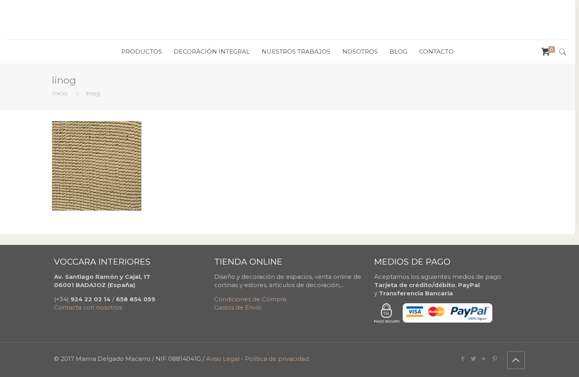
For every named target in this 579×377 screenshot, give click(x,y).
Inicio (60, 93)
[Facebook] (463, 358)
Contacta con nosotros (88, 307)
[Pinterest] (495, 358)
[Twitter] (474, 358)
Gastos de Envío (238, 307)
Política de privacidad (277, 358)
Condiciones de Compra (250, 299)
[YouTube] (484, 358)
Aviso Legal (222, 358)
